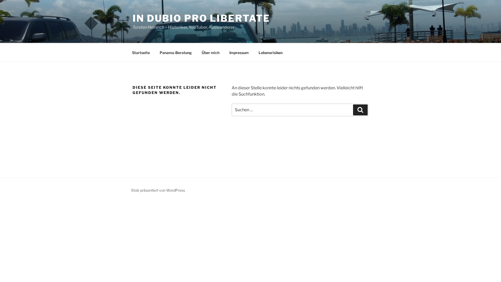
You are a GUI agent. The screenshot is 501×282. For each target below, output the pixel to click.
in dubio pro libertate (201, 18)
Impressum (239, 52)
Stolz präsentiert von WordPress (158, 190)
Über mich (210, 52)
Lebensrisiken (271, 52)
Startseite (141, 52)
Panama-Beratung (176, 52)
